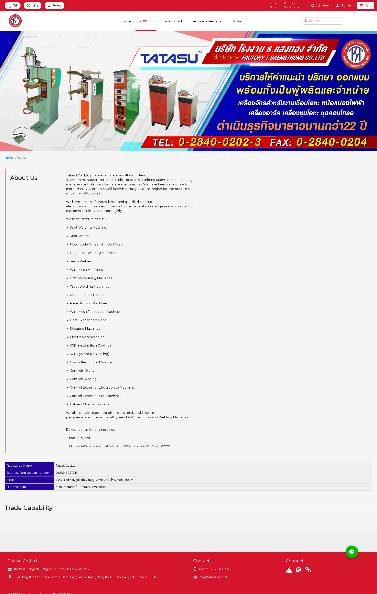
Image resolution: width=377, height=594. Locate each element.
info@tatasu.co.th (211, 577)
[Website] (298, 570)
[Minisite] (308, 570)
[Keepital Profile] (289, 569)
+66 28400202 (219, 569)
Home (9, 158)
